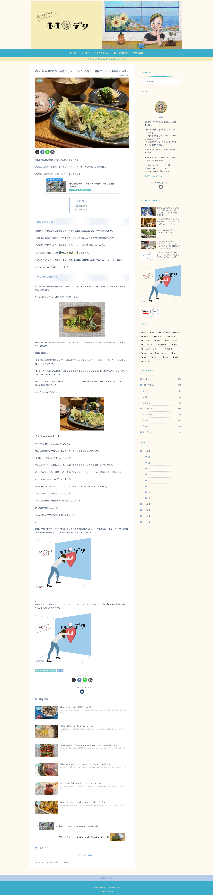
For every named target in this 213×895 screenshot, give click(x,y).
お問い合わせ (114, 887)
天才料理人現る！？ (83, 209)
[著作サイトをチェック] (82, 691)
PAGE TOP (107, 878)
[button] (52, 152)
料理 (39, 670)
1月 (148, 498)
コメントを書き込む (82, 854)
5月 (148, 474)
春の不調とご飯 (81, 206)
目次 (79, 200)
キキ (161, 116)
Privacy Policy (99, 887)
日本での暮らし (50, 670)
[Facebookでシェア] (42, 152)
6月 (148, 468)
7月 (148, 462)
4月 (148, 480)
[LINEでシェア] (47, 152)
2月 (148, 492)
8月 (148, 456)
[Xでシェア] (37, 152)
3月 (148, 486)
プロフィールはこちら (153, 176)
